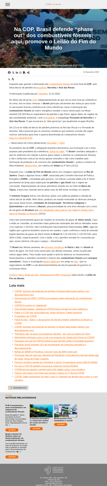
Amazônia (41, 87)
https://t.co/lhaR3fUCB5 (20, 138)
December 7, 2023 (55, 143)
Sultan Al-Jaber (57, 151)
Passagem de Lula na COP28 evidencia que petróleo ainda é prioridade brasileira (53, 341)
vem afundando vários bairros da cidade (58, 210)
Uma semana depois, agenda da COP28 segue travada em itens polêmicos (51, 309)
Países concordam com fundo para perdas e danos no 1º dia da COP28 (49, 373)
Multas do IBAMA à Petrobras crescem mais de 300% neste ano (45, 352)
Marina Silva (31, 165)
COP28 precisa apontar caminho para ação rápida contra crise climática (49, 369)
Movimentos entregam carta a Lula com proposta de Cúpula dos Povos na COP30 (54, 337)
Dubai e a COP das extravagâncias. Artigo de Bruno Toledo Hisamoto (48, 312)
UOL (76, 261)
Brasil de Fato (31, 275)
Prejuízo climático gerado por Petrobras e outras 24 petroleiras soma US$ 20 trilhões (55, 362)
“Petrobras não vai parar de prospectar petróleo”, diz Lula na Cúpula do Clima (52, 334)
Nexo (20, 275)
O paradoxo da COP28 (25, 316)
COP (34, 100)
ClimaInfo (42, 94)
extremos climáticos (54, 247)
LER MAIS (12, 430)
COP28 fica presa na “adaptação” (30, 305)
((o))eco (13, 275)
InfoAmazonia (46, 275)
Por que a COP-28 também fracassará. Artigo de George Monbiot (46, 366)
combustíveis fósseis (59, 84)
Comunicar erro (18, 388)
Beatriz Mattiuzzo (51, 261)
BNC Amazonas (63, 275)
